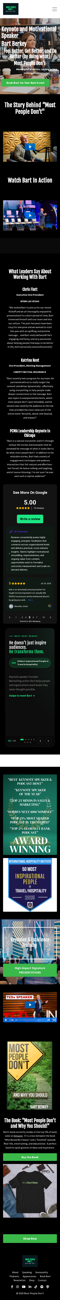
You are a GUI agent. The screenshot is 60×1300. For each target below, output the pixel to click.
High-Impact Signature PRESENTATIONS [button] (30, 970)
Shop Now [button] (30, 1238)
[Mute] (48, 1020)
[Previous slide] (40, 741)
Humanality (41, 1272)
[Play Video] (6, 1020)
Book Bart (45, 1276)
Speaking (27, 1272)
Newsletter (20, 1280)
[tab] (22, 739)
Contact (42, 1280)
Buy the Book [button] (30, 1157)
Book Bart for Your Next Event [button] (25, 82)
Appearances (29, 1276)
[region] (30, 687)
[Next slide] (48, 741)
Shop (31, 1280)
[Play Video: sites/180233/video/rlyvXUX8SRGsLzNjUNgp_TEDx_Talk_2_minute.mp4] (30, 1004)
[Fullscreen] (54, 1020)
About (15, 1272)
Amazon (18, 1135)
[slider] (30, 1020)
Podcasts (14, 1276)
